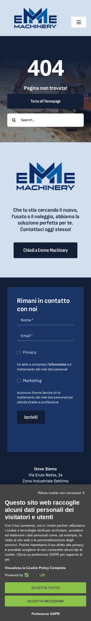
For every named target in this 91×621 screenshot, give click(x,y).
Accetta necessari (45, 601)
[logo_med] (35, 9)
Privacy (29, 352)
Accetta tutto (45, 588)
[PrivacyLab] (34, 575)
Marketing (32, 380)
